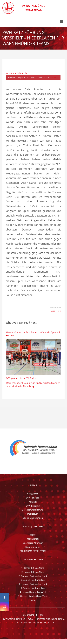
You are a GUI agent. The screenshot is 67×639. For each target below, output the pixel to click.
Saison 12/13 (56, 311)
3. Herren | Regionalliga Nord (33, 583)
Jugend (32, 600)
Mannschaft (33, 538)
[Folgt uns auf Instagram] (4, 606)
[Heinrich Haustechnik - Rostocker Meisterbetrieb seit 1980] (33, 448)
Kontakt (33, 501)
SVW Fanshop (32, 497)
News (32, 534)
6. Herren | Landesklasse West (32, 596)
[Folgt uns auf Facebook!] (36, 614)
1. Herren (54, 78)
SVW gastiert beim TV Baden (21, 378)
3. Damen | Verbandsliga (33, 579)
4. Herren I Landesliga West (33, 592)
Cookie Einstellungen (33, 517)
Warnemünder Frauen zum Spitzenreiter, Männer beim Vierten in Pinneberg (33, 384)
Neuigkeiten (33, 493)
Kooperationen (32, 546)
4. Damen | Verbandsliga (33, 588)
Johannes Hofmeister (17, 73)
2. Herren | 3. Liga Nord (32, 571)
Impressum (32, 513)
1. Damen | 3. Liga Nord (32, 567)
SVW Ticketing (33, 505)
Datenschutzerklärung (32, 509)
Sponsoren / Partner (33, 542)
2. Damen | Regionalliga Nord (33, 576)
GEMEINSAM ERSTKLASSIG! (33, 551)
